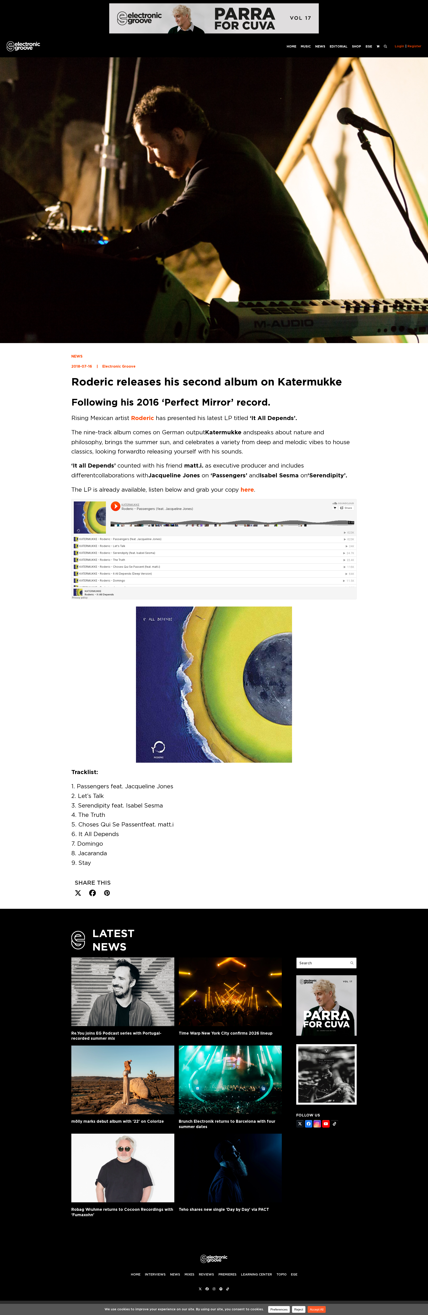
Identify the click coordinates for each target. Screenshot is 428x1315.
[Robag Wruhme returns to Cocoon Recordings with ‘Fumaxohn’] (122, 1168)
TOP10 (281, 1274)
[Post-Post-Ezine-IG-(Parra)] (326, 1034)
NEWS (76, 356)
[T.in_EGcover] (326, 1103)
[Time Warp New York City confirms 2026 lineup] (230, 991)
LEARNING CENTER (256, 1274)
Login (399, 46)
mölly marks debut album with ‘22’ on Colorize (117, 1121)
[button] (385, 46)
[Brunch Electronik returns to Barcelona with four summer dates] (230, 1080)
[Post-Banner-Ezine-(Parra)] (214, 32)
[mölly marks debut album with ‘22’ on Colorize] (122, 1080)
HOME (135, 1274)
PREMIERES (227, 1274)
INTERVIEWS (155, 1274)
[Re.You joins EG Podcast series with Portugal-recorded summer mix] (122, 991)
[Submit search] (352, 963)
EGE (294, 1274)
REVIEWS (206, 1274)
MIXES (189, 1274)
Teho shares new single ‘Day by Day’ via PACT (224, 1209)
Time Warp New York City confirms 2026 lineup (225, 1033)
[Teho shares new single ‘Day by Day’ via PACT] (230, 1168)
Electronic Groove (119, 366)
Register (414, 46)
